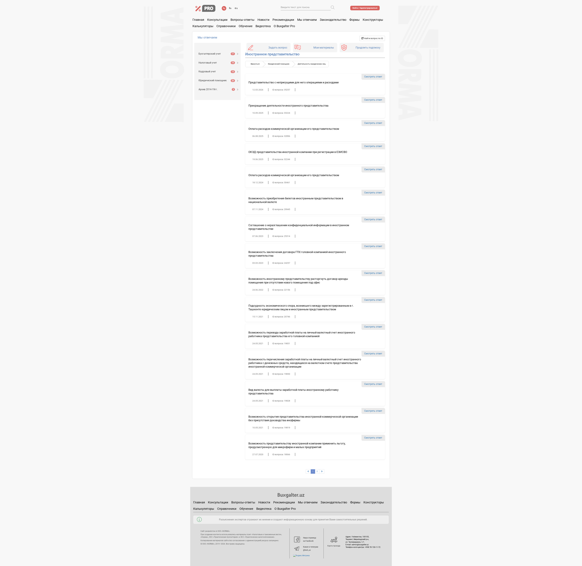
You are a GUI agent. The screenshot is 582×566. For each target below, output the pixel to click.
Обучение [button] (246, 26)
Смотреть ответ (373, 76)
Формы (354, 20)
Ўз (230, 8)
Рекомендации (283, 20)
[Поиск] (332, 7)
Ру (224, 8)
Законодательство (333, 20)
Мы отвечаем (307, 20)
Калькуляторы (203, 509)
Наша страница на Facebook (309, 539)
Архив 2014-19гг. (216, 89)
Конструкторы (373, 502)
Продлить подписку (368, 47)
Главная (198, 20)
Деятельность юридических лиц (312, 64)
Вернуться (255, 64)
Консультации (217, 20)
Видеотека (263, 26)
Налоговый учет (216, 62)
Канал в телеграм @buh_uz (310, 548)
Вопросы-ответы (242, 20)
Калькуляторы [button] (202, 26)
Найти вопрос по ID (373, 38)
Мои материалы (323, 47)
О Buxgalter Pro (284, 26)
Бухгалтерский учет (216, 53)
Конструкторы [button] (373, 20)
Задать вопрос (277, 47)
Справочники (226, 26)
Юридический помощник (216, 80)
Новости (263, 20)
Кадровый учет (216, 71)
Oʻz (236, 8)
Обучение (246, 509)
